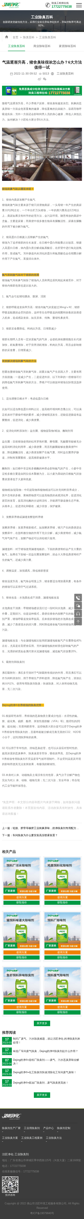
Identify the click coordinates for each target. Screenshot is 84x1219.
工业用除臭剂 (32, 1128)
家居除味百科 (67, 46)
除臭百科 (28, 37)
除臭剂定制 (63, 1128)
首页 (15, 37)
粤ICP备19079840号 (42, 1213)
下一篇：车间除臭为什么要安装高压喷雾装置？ (30, 835)
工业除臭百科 (47, 37)
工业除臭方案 (10, 1138)
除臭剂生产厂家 (11, 1128)
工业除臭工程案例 (31, 1138)
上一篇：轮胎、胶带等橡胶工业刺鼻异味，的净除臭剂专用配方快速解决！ (42, 828)
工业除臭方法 (54, 1138)
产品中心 (48, 1128)
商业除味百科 (42, 46)
